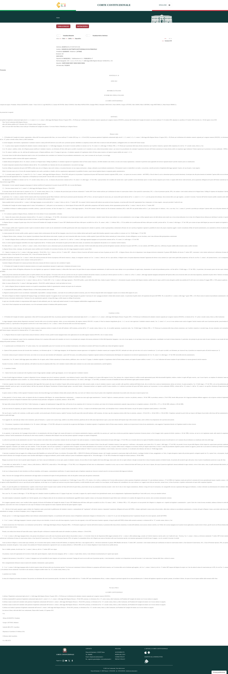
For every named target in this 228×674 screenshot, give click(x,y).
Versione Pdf (168, 41)
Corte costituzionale (114, 5)
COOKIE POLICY (120, 657)
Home (58, 17)
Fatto (63, 38)
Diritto (70, 38)
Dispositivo (78, 38)
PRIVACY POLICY (120, 659)
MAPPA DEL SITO (120, 654)
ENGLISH (162, 5)
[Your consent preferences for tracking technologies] (219, 672)
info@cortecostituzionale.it (96, 657)
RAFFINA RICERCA (82, 26)
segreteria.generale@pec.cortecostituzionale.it (99, 659)
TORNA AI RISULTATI (63, 26)
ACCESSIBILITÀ (119, 652)
